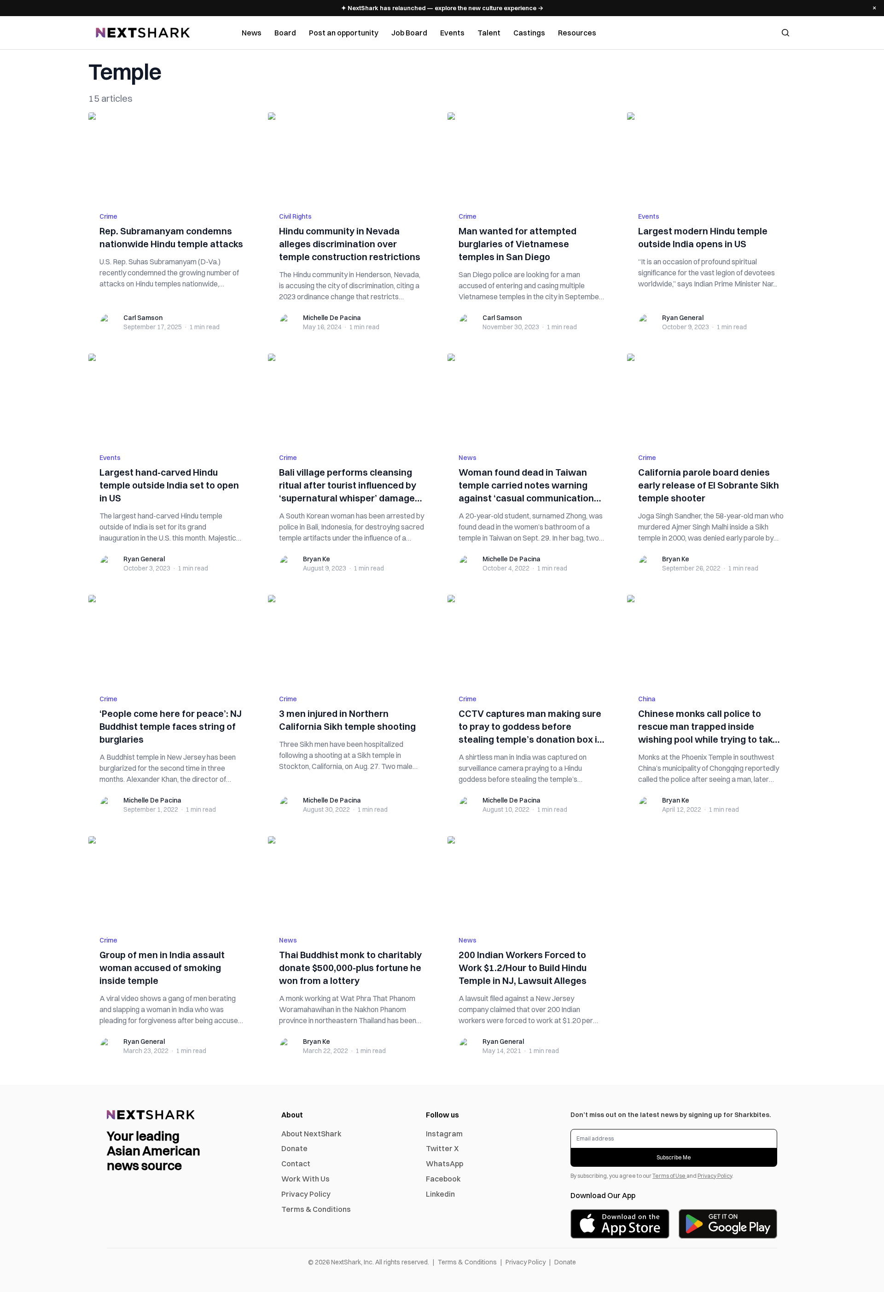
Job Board (409, 32)
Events (452, 32)
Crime (108, 216)
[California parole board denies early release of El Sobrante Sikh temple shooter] (711, 398)
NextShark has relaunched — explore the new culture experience (442, 8)
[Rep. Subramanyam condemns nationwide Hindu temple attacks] (172, 156)
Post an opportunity (343, 32)
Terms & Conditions (316, 1209)
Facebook (443, 1178)
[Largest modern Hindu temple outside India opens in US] (711, 156)
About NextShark (311, 1133)
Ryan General (683, 318)
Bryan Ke (316, 559)
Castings (529, 32)
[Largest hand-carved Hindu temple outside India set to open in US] (172, 398)
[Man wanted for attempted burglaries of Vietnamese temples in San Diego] (532, 156)
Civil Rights (295, 216)
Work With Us (305, 1178)
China (647, 699)
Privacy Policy (306, 1194)
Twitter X (442, 1148)
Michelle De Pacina (332, 318)
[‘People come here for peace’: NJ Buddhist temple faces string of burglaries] (172, 639)
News (252, 32)
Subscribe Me (674, 1157)
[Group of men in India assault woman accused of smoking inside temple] (172, 880)
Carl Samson (143, 318)
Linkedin (440, 1194)
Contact (295, 1163)
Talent (488, 32)
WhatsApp (444, 1163)
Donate (294, 1148)
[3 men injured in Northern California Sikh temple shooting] (352, 639)
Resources (577, 32)
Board (285, 32)
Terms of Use (669, 1175)
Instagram (444, 1133)
